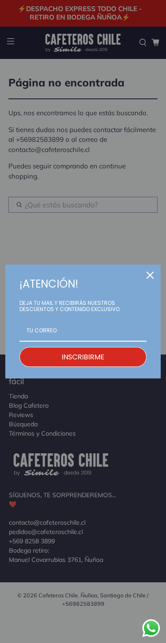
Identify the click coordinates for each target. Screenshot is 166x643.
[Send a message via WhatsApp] (151, 628)
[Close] (150, 275)
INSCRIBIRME (83, 357)
